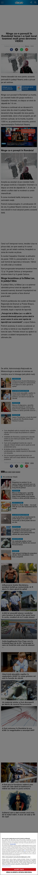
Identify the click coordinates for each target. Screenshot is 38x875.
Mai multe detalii (13, 844)
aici (24, 850)
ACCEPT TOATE (19, 869)
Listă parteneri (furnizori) (6, 865)
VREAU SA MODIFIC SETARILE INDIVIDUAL (19, 872)
